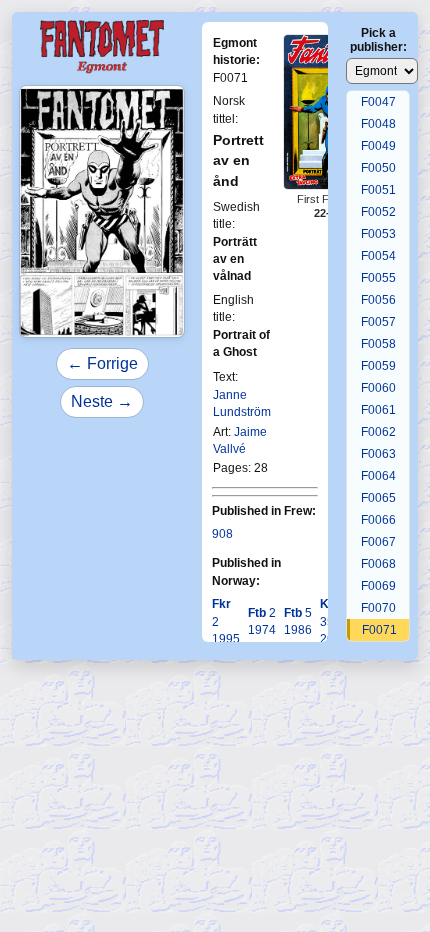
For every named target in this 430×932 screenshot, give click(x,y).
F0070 (378, 608)
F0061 (378, 410)
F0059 (378, 366)
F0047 (378, 102)
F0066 (378, 520)
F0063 (378, 454)
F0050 (378, 168)
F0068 (378, 564)
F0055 (378, 278)
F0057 (378, 322)
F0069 (378, 586)
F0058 (378, 344)
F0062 (378, 432)
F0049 (378, 146)
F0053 (378, 234)
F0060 (378, 388)
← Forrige (102, 363)
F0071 (379, 630)
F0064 (378, 476)
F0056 (378, 300)
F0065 (378, 498)
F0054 (378, 256)
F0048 (378, 124)
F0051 (378, 190)
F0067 (378, 542)
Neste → (102, 401)
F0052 (378, 212)
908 (222, 534)
